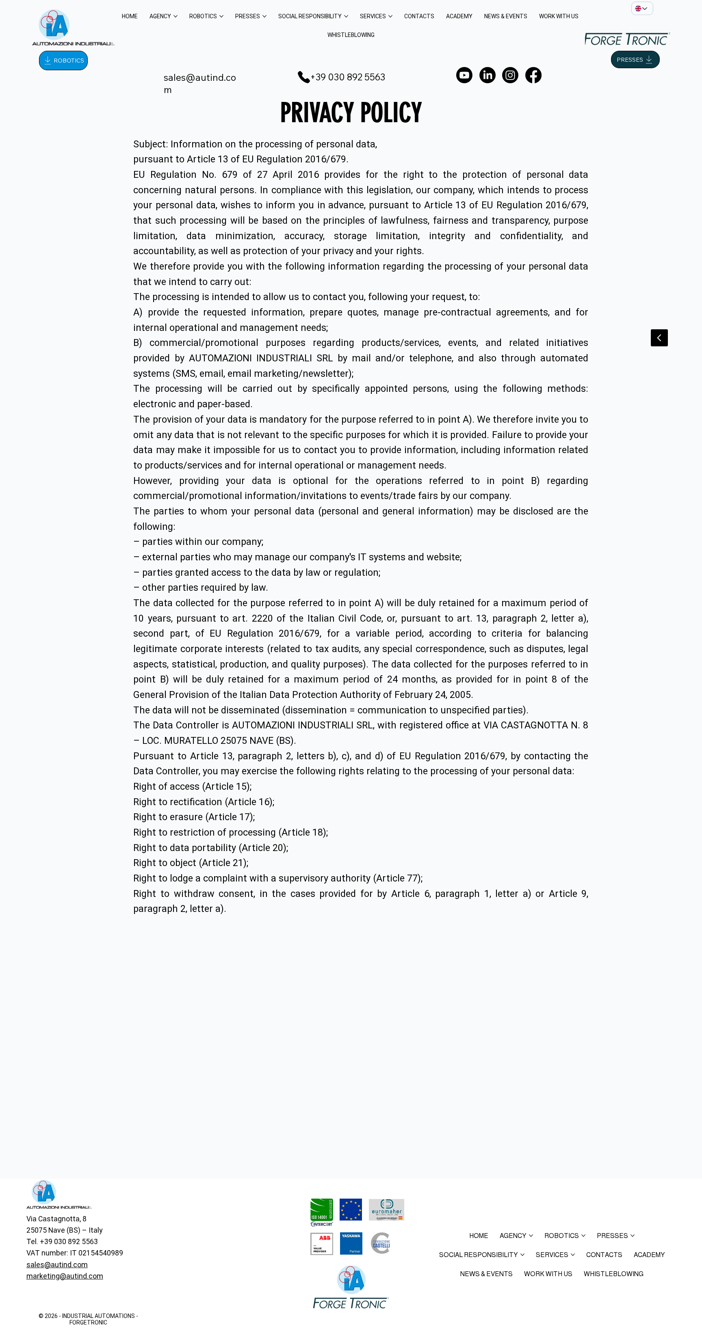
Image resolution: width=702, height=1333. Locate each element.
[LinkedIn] (487, 75)
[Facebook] (533, 75)
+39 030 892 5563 (347, 77)
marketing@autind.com (64, 1276)
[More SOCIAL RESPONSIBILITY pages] (346, 16)
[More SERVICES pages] (390, 16)
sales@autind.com (57, 1265)
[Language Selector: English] (642, 8)
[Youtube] (464, 75)
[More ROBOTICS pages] (221, 16)
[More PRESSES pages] (264, 16)
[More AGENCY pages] (175, 16)
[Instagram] (510, 75)
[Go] (659, 337)
